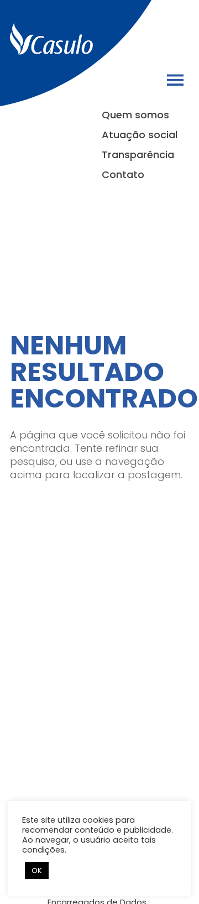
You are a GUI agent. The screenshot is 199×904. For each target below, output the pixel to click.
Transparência (138, 154)
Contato (123, 174)
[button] (175, 80)
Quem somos (135, 115)
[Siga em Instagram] (164, 36)
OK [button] (37, 870)
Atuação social (139, 134)
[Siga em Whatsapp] (182, 36)
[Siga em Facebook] (147, 36)
